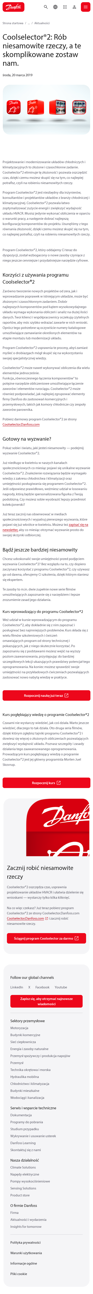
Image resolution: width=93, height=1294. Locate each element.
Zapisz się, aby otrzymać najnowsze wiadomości (46, 1001)
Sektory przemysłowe (27, 1020)
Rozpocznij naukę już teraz (43, 695)
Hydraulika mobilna (24, 1076)
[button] (65, 7)
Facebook (42, 987)
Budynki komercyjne (25, 1035)
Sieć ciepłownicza (23, 1042)
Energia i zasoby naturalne (29, 1049)
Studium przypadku (24, 1129)
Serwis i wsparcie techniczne (33, 1107)
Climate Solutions (23, 1167)
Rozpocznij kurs (43, 783)
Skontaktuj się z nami (25, 1150)
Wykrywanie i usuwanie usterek (33, 1136)
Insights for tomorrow (26, 1226)
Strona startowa (13, 23)
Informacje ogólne (23, 1263)
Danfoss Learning (23, 1143)
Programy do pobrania (26, 1122)
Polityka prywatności (25, 1242)
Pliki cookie (18, 1274)
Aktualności (42, 23)
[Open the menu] (85, 7)
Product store (20, 1195)
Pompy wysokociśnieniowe (30, 1181)
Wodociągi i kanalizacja (27, 1097)
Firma (14, 1212)
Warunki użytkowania (26, 1253)
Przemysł (16, 1063)
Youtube (61, 987)
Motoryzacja (19, 1028)
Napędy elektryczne (24, 1174)
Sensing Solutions (23, 1188)
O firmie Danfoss (23, 1205)
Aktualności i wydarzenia (28, 1219)
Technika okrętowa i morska (30, 1069)
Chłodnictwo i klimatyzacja (29, 1083)
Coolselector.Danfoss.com (21, 424)
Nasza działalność (24, 1160)
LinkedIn (16, 987)
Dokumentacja (21, 1115)
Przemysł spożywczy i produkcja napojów (40, 1056)
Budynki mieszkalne (24, 1090)
